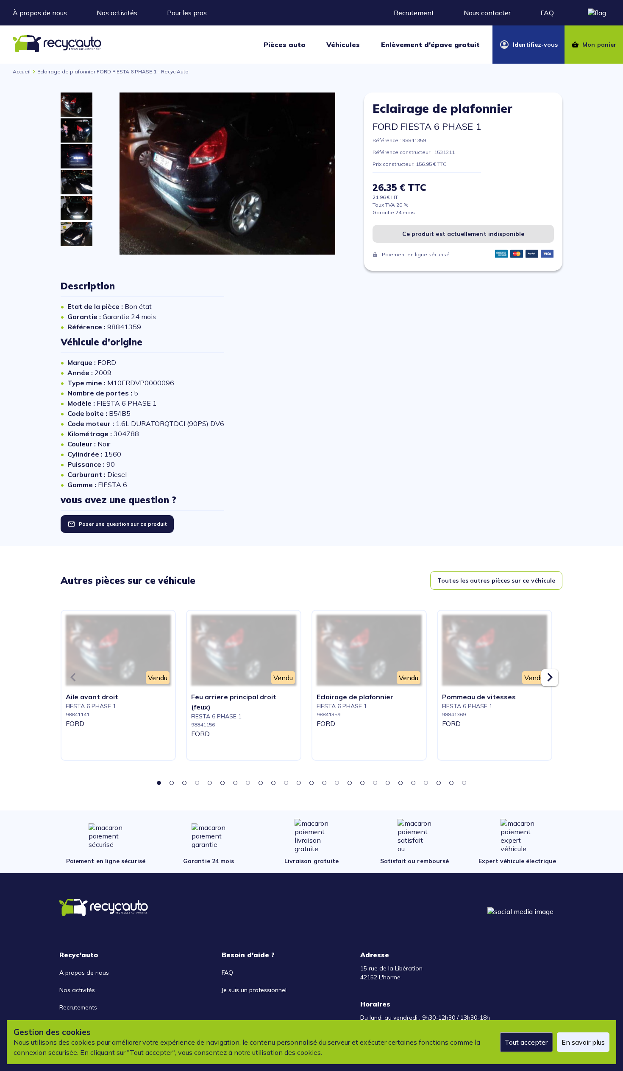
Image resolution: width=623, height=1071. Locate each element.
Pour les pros (187, 12)
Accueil (22, 71)
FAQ (547, 12)
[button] (159, 783)
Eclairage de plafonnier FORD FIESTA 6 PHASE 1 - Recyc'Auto (113, 71)
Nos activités (117, 12)
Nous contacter (487, 12)
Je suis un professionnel (254, 990)
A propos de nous (84, 972)
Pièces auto (284, 44)
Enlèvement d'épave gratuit (430, 44)
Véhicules (343, 44)
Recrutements (78, 1007)
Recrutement (414, 12)
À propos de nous (40, 12)
